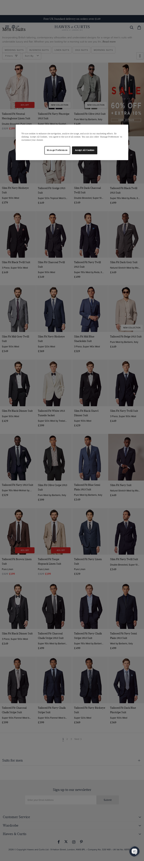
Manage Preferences (57, 150)
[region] (72, 142)
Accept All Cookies (84, 150)
